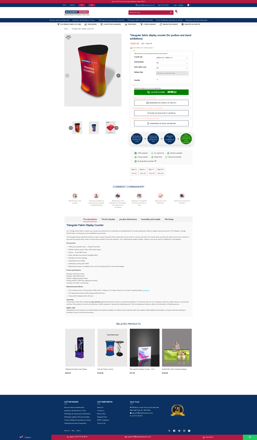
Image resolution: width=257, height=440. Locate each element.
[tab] (90, 219)
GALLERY (72, 5)
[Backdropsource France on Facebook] (174, 430)
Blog (73, 430)
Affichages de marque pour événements (111, 20)
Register (181, 5)
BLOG (64, 5)
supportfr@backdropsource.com (146, 5)
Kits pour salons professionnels (59, 20)
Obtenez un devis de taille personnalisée (146, 118)
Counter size (138, 57)
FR (81, 5)
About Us (100, 407)
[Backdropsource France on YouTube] (189, 430)
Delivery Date (138, 72)
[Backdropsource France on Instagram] (184, 430)
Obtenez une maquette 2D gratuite (144, 98)
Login (175, 5)
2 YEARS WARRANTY (149, 24)
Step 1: (135, 50)
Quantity (137, 80)
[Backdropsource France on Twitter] (169, 430)
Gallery (78, 430)
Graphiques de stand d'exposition (196, 20)
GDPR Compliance (103, 420)
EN (92, 5)
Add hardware (139, 62)
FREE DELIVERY (92, 24)
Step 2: (135, 85)
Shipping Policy (102, 417)
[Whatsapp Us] (250, 437)
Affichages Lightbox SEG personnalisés (140, 20)
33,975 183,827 (164, 5)
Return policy (101, 413)
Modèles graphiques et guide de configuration (148, 108)
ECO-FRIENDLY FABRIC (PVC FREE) (70, 24)
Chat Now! (209, 437)
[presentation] (90, 219)
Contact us (100, 410)
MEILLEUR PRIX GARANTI (170, 24)
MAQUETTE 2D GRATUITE (192, 24)
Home (66, 29)
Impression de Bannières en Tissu (83, 20)
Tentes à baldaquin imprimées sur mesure (169, 20)
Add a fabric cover (140, 67)
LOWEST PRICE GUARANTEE (112, 24)
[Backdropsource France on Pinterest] (179, 430)
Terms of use (101, 423)
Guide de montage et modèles (163, 113)
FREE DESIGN (132, 24)
